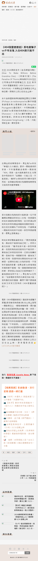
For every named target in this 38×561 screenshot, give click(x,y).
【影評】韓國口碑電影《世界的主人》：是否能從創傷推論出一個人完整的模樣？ (24, 509)
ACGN (13, 10)
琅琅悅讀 (4, 40)
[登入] (33, 3)
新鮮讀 (4, 7)
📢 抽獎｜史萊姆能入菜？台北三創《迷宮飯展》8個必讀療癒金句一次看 (19, 442)
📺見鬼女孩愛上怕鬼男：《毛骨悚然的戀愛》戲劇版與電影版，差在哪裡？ (19, 433)
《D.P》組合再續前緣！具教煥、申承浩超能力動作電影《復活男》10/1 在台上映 (24, 527)
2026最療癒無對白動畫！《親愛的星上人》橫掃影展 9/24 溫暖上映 (24, 516)
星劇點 (10, 40)
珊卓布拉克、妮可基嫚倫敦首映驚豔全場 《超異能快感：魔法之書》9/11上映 (24, 500)
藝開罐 (23, 7)
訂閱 (27, 553)
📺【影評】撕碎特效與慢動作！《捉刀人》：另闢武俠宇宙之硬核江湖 (19, 405)
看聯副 (10, 7)
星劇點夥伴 (19, 10)
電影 (3, 10)
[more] (32, 131)
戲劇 (7, 10)
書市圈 (17, 7)
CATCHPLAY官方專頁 (11, 345)
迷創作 (29, 7)
